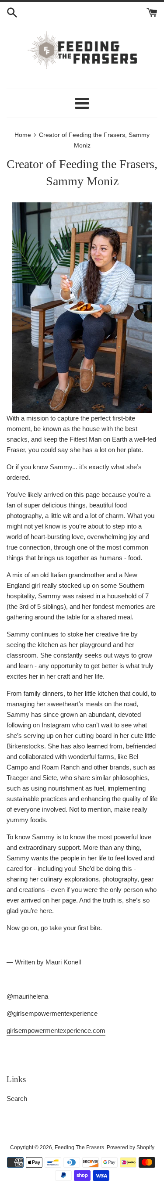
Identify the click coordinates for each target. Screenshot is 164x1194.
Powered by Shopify (130, 1147)
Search (17, 1098)
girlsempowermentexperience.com (56, 1030)
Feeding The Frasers (79, 1147)
